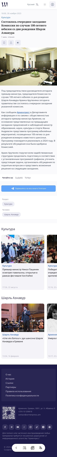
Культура (8, 204)
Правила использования (18, 391)
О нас (8, 374)
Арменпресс (23, 112)
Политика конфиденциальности (22, 395)
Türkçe (28, 177)
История (10, 378)
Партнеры (11, 387)
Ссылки (9, 382)
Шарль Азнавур (11, 214)
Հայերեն (19, 177)
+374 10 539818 (25, 411)
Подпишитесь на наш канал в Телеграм (30, 188)
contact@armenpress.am (29, 414)
